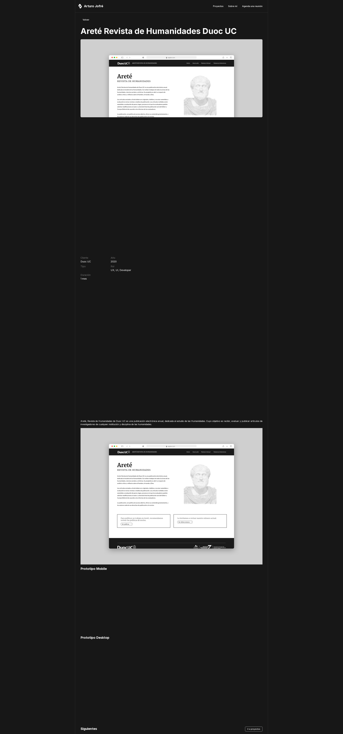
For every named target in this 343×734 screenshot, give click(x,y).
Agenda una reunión (252, 6)
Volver (86, 19)
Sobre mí (232, 6)
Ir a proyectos (253, 729)
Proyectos (218, 6)
